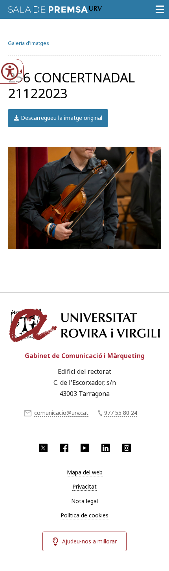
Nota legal (84, 501)
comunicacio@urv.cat (61, 412)
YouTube (85, 448)
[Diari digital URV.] (55, 8)
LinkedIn (105, 448)
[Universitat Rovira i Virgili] (84, 325)
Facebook (64, 448)
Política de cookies (84, 515)
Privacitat (84, 486)
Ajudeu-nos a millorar (89, 541)
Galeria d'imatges (28, 43)
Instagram (126, 448)
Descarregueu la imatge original (60, 117)
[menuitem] (84, 472)
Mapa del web (85, 472)
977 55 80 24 (120, 412)
